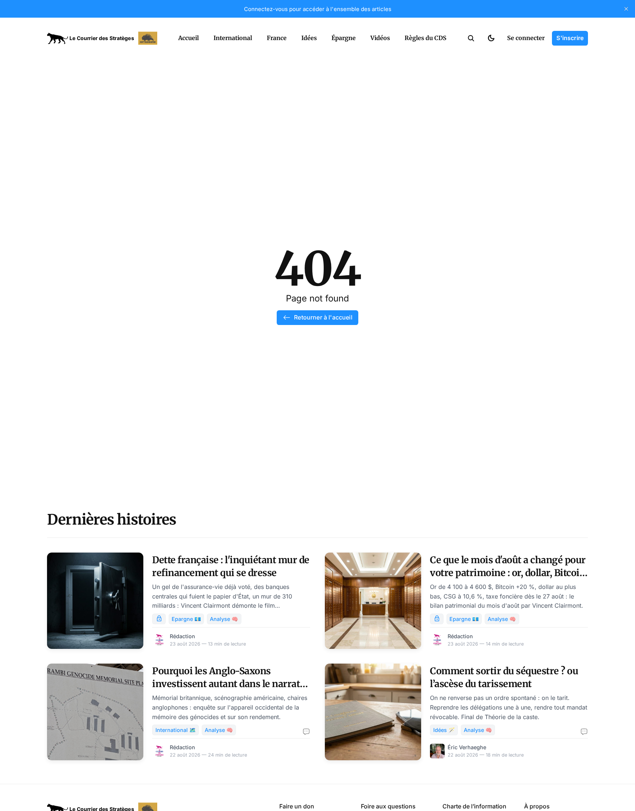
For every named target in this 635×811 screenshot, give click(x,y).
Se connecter (526, 38)
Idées (309, 38)
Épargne (343, 38)
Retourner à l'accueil (323, 317)
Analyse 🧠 (224, 619)
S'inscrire (570, 38)
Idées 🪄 (444, 730)
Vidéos (380, 38)
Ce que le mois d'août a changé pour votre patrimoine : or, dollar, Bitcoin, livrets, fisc (509, 573)
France (277, 38)
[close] (626, 9)
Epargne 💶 (186, 619)
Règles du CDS (425, 38)
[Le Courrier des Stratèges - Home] (104, 38)
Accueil (188, 38)
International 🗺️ (175, 730)
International (233, 38)
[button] (471, 38)
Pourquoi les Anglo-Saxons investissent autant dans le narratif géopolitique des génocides (229, 684)
